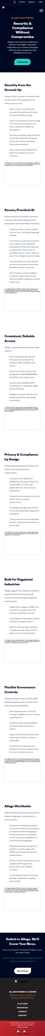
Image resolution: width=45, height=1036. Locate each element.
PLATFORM (23, 1004)
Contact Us (22, 61)
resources (22, 1008)
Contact (22, 1)
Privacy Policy (29, 1025)
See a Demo (22, 970)
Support (31, 1)
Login (40, 1)
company (22, 1011)
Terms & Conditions (17, 1025)
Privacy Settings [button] (22, 1027)
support (22, 1015)
